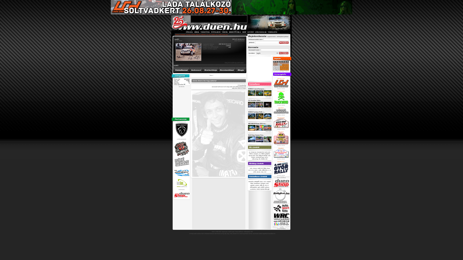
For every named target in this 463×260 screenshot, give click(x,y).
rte (259, 159)
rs (270, 170)
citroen (255, 168)
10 (274, 63)
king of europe (263, 155)
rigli (259, 187)
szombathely (253, 189)
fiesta (268, 168)
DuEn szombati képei (266, 108)
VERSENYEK (205, 32)
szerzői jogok (231, 231)
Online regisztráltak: (179, 84)
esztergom (255, 153)
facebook (177, 34)
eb (262, 168)
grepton (267, 154)
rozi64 (262, 187)
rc (268, 170)
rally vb (267, 185)
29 (285, 66)
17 (274, 65)
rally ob (262, 185)
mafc (269, 155)
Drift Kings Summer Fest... (256, 135)
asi (249, 152)
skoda (263, 159)
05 (285, 68)
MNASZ (203, 34)
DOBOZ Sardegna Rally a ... (256, 112)
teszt (258, 189)
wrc (266, 159)
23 (287, 65)
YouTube (188, 34)
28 (283, 66)
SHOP (244, 32)
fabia (263, 154)
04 (283, 68)
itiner (257, 155)
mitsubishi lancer (260, 157)
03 (281, 68)
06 (287, 68)
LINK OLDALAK (260, 32)
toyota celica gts (264, 189)
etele (267, 183)
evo (260, 153)
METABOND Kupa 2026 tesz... (257, 123)
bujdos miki (267, 152)
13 (281, 63)
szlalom (267, 187)
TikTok (193, 34)
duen (251, 154)
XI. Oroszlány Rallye (254, 100)
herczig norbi (252, 155)
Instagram (182, 34)
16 (287, 63)
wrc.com (209, 34)
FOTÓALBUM (215, 32)
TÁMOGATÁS (272, 32)
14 (283, 63)
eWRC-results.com (223, 34)
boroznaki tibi (260, 152)
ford (249, 170)
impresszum (224, 231)
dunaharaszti (257, 183)
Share (211, 75)
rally (251, 168)
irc (253, 170)
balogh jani (253, 152)
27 (281, 66)
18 (276, 65)
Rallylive (198, 34)
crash (259, 168)
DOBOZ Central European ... (256, 89)
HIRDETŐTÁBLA (235, 32)
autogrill (256, 181)
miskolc (253, 157)
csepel (269, 181)
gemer (253, 185)
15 (285, 63)
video (262, 172)
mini (256, 170)
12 (285, 69)
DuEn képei (268, 96)
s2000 (254, 172)
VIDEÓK (225, 32)
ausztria (251, 181)
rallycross (265, 170)
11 (276, 63)
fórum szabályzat (239, 231)
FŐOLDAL (189, 32)
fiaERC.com (215, 34)
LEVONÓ (250, 32)
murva (266, 157)
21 (283, 65)
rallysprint (253, 187)
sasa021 (176, 65)
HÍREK (196, 32)
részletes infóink (281, 88)
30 (287, 66)
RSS (252, 231)
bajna (261, 181)
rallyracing (255, 159)
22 (285, 65)
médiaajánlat (247, 231)
